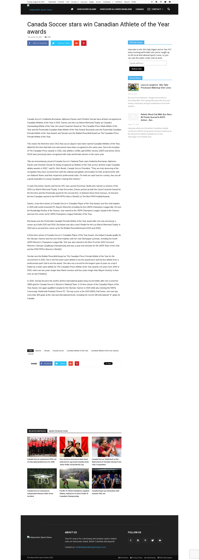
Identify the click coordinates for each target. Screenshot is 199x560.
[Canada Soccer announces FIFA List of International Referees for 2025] (42, 447)
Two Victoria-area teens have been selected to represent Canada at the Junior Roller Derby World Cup (74, 462)
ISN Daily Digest (166, 557)
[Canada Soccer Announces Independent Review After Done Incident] (42, 478)
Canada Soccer (58, 351)
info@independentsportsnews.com (90, 547)
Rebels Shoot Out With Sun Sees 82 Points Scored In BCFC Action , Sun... (156, 117)
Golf (67, 2)
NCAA (134, 2)
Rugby (91, 2)
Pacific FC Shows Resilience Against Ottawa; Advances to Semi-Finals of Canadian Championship (74, 493)
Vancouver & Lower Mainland (116, 9)
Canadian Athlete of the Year (77, 351)
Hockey (74, 2)
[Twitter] (165, 2)
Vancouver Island (86, 9)
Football (61, 2)
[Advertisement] (74, 110)
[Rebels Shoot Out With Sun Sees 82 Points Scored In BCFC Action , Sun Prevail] (133, 116)
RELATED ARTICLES (37, 431)
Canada (140, 9)
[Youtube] (170, 2)
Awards (38, 351)
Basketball (52, 2)
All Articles (124, 557)
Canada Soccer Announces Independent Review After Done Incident (40, 493)
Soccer (98, 2)
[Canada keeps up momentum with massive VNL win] (106, 478)
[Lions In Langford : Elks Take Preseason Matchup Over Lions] (133, 87)
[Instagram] (156, 2)
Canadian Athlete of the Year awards (105, 351)
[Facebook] (152, 2)
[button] (168, 9)
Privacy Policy (137, 557)
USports (127, 2)
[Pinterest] (161, 2)
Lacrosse (84, 2)
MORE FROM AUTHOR (58, 431)
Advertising (151, 557)
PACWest (118, 2)
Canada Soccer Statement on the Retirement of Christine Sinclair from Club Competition (106, 462)
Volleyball (106, 2)
